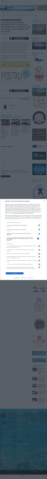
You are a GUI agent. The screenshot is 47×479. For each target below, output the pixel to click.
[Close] (44, 201)
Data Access (23, 277)
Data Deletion (16, 277)
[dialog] (23, 239)
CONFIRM (14, 273)
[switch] (38, 225)
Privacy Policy (30, 277)
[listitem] (23, 222)
